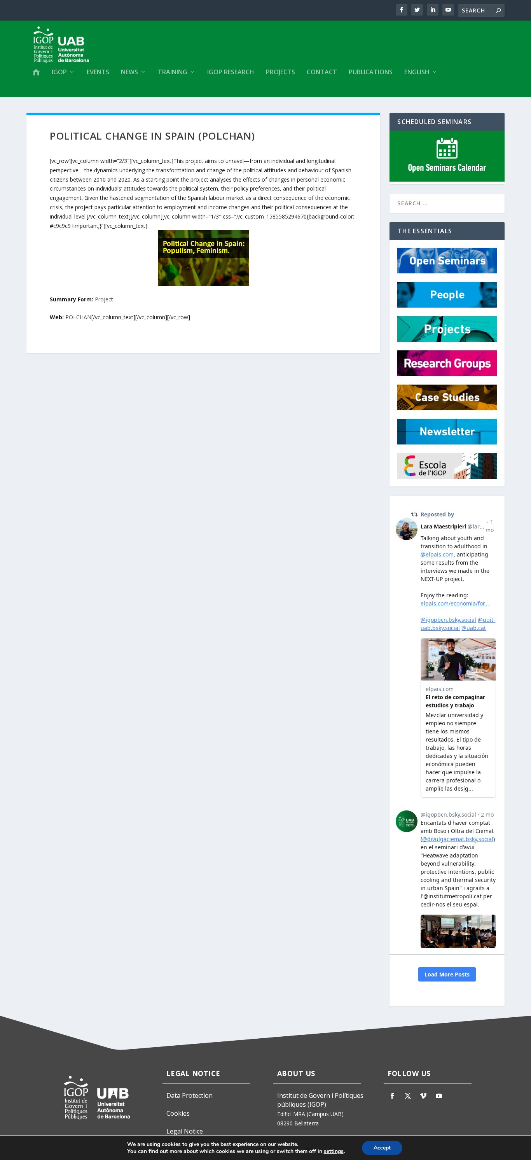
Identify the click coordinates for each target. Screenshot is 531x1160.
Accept (382, 1147)
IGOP (59, 72)
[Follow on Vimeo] (423, 1096)
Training (172, 72)
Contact (322, 72)
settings (334, 1151)
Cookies (178, 1113)
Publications (371, 72)
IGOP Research (230, 72)
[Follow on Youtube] (439, 1096)
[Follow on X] (408, 1096)
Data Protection (189, 1095)
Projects (280, 72)
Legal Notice (184, 1131)
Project (104, 299)
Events (98, 72)
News (129, 72)
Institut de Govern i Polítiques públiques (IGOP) (320, 1100)
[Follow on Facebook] (392, 1096)
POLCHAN (78, 317)
